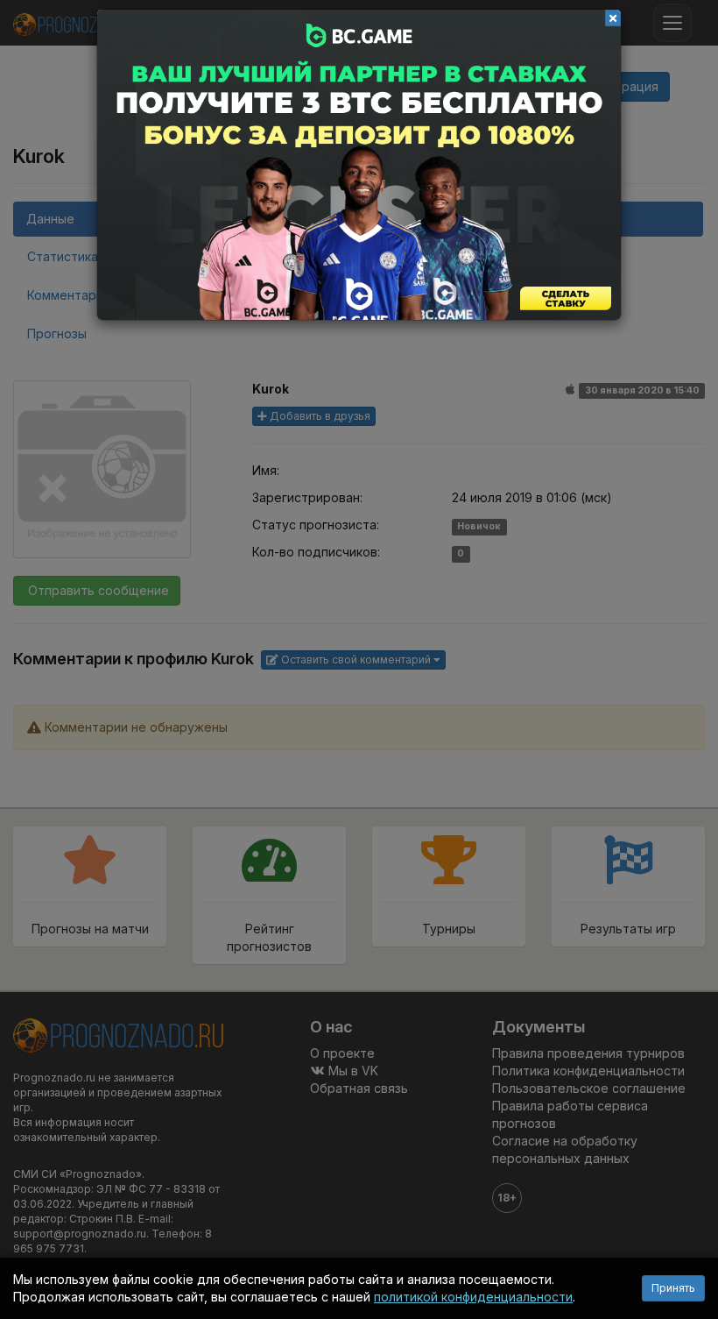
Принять (673, 1287)
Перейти (359, 165)
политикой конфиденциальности (473, 1296)
